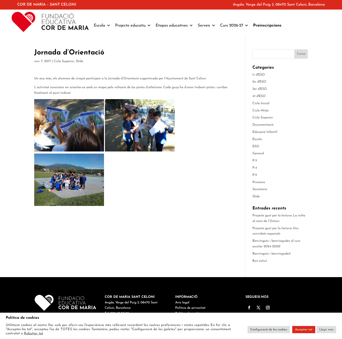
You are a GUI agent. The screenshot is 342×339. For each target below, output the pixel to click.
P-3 (254, 160)
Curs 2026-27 (231, 25)
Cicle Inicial (260, 103)
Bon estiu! (259, 261)
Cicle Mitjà (260, 110)
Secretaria (259, 189)
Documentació (263, 125)
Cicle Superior (64, 61)
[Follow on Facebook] (249, 307)
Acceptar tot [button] (303, 329)
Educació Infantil (264, 132)
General (258, 153)
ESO (255, 146)
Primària (258, 182)
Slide (79, 61)
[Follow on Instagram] (268, 307)
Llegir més (326, 329)
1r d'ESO (258, 75)
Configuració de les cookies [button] (268, 329)
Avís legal (182, 302)
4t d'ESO (258, 96)
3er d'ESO (259, 89)
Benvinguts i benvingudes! (271, 253)
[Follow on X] (258, 307)
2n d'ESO (259, 82)
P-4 (254, 168)
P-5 (254, 175)
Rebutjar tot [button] (33, 333)
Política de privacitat (190, 308)
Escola (257, 139)
